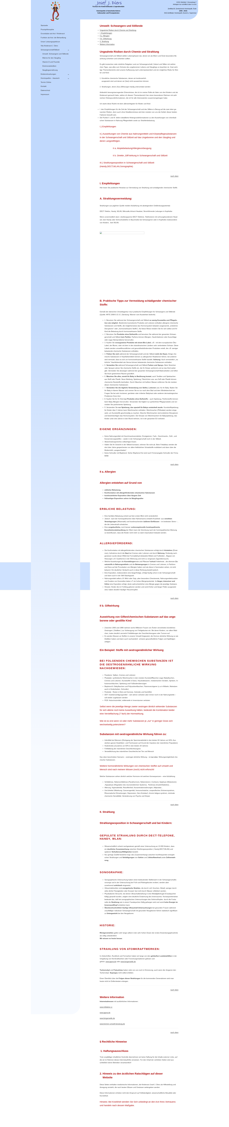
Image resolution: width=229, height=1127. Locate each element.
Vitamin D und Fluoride (51, 62)
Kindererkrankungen (48, 74)
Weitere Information (107, 44)
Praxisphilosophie (47, 29)
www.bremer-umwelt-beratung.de (112, 1024)
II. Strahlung (104, 41)
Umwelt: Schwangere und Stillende (55, 54)
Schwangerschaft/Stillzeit (50, 50)
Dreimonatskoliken (49, 66)
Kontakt (43, 86)
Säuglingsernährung (50, 70)
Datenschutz (45, 90)
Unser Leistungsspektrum (50, 42)
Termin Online (46, 82)
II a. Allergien (104, 36)
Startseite (44, 25)
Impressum (45, 94)
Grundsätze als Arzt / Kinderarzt (53, 33)
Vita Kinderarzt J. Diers (49, 46)
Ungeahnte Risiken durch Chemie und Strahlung (118, 30)
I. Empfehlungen (106, 33)
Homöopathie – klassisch (50, 78)
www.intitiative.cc (106, 1007)
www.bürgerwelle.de (128, 962)
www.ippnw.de (111, 962)
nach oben (174, 176)
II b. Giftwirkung (106, 39)
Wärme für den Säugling (51, 58)
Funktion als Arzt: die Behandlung (53, 38)
